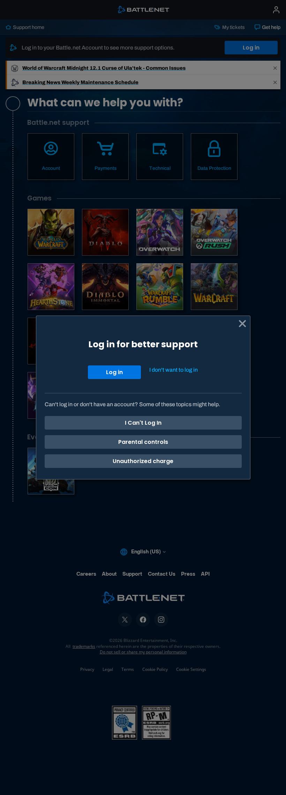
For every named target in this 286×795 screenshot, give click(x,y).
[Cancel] (242, 323)
